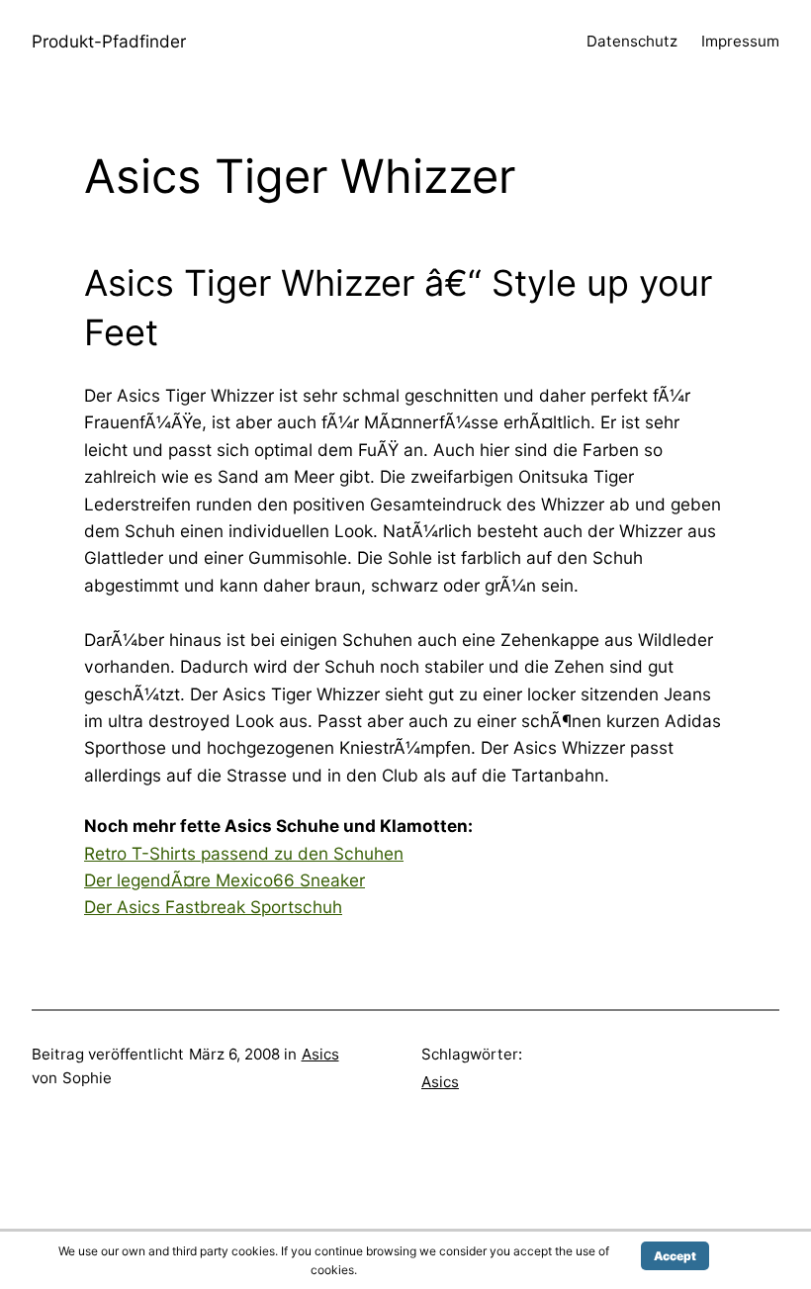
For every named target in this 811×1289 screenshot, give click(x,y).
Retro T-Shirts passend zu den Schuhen (244, 853)
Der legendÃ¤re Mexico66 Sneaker (224, 880)
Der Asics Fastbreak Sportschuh (213, 906)
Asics (320, 1054)
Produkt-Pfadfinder (109, 41)
